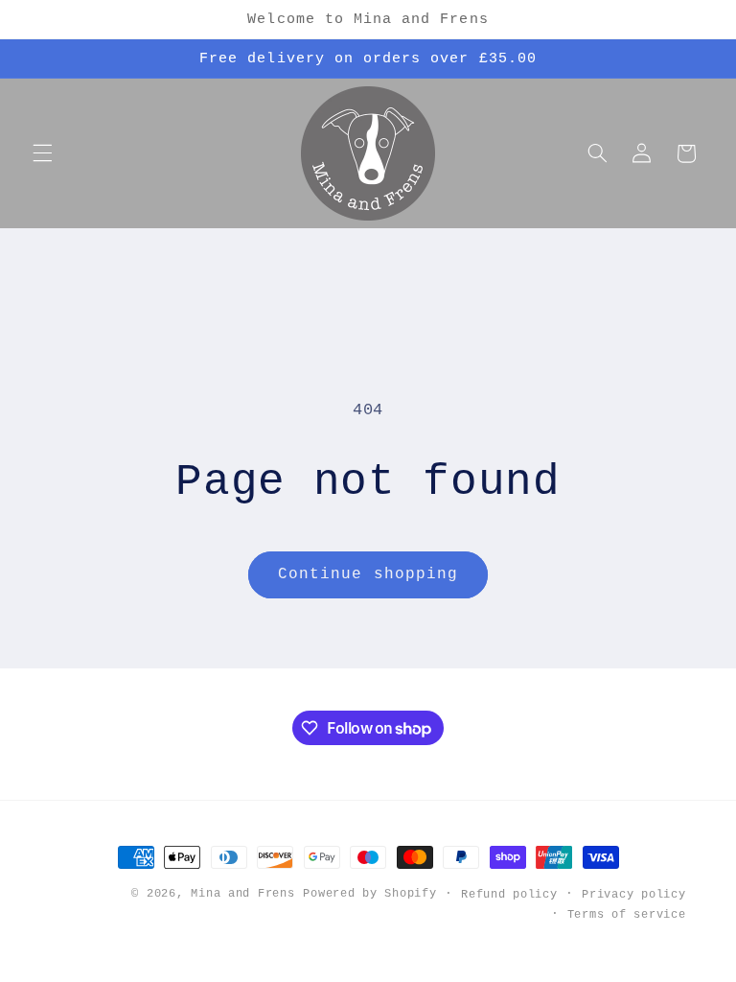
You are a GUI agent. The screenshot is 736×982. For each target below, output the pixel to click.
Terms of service (626, 914)
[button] (42, 153)
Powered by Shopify (369, 893)
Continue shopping (368, 574)
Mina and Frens (242, 893)
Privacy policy (633, 894)
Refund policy (509, 894)
